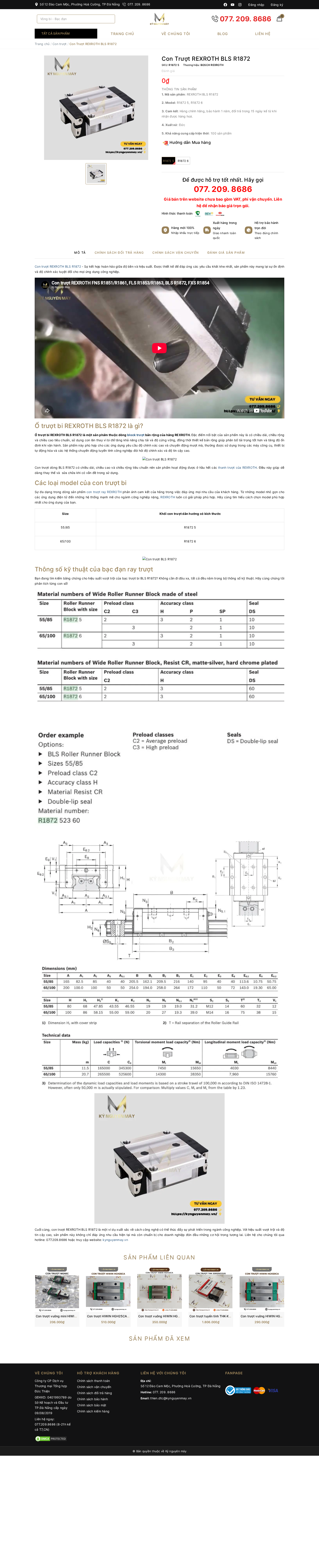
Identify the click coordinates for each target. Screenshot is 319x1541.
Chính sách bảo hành (92, 1399)
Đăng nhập (256, 5)
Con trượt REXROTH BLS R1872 (58, 266)
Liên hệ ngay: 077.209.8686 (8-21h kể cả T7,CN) (53, 1424)
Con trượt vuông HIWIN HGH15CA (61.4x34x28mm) (176, 1316)
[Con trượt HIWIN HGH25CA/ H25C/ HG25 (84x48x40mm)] (108, 1289)
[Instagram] (240, 4)
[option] (96, 107)
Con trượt (59, 44)
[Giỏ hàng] (279, 20)
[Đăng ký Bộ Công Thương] (238, 1390)
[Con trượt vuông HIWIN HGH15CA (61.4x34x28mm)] (159, 1289)
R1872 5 (168, 161)
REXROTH (167, 497)
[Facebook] (225, 4)
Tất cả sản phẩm (55, 33)
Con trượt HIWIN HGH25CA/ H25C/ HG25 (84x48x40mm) (129, 1316)
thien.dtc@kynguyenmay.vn (170, 1398)
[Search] (110, 19)
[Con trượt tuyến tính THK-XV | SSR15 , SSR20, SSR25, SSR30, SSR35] (210, 1289)
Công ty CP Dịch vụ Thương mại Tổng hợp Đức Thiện (51, 1386)
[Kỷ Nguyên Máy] (159, 19)
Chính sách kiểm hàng (93, 1411)
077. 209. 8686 (138, 4)
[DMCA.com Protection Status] (51, 1438)
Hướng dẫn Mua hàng (189, 142)
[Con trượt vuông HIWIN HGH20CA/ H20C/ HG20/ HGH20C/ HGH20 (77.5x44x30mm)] (262, 1289)
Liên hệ (263, 34)
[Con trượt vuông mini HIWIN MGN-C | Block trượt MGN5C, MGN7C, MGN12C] (57, 1289)
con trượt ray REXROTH (104, 492)
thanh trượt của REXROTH (237, 467)
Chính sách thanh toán (93, 1381)
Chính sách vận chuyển (94, 1387)
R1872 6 (183, 161)
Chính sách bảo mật (91, 1405)
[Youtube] (232, 4)
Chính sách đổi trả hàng (94, 1393)
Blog (222, 34)
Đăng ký (276, 5)
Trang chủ (122, 34)
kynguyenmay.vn (115, 1240)
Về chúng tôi (175, 34)
